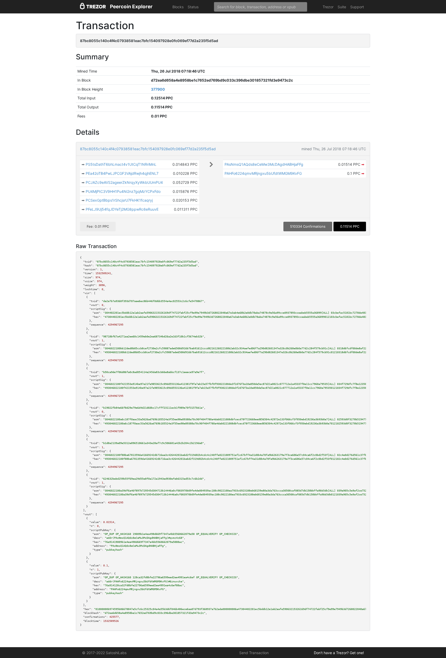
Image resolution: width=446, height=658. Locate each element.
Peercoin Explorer (131, 7)
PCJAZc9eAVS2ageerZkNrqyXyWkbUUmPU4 (124, 182)
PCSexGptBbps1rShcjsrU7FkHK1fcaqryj (119, 200)
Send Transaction (254, 653)
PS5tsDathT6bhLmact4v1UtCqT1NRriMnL (121, 164)
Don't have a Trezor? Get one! (339, 653)
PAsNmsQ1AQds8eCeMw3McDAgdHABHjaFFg (264, 164)
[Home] (93, 7)
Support (357, 7)
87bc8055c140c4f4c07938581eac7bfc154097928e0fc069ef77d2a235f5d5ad (148, 149)
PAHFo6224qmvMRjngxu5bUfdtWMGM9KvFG (263, 173)
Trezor (328, 7)
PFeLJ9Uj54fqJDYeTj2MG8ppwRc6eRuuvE (122, 209)
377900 (158, 89)
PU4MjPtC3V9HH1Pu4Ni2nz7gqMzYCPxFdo (123, 191)
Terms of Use (183, 653)
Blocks (178, 7)
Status (193, 7)
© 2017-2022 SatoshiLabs (104, 653)
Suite (342, 7)
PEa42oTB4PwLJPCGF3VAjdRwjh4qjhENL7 (122, 173)
